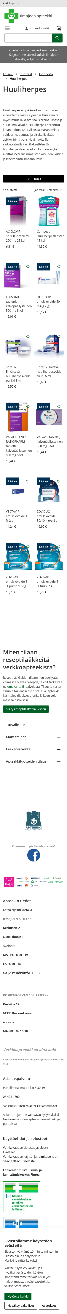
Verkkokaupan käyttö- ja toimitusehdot (30, 1157)
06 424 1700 (11, 1097)
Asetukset (49, 1306)
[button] (33, 178)
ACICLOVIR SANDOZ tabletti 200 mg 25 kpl (17, 236)
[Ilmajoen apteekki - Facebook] (33, 855)
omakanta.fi (15, 687)
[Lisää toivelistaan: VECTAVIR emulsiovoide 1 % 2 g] (28, 481)
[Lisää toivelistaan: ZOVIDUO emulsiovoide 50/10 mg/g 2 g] (59, 481)
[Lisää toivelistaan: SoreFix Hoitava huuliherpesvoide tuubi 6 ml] (59, 336)
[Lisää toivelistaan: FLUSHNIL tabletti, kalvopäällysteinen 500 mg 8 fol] (28, 266)
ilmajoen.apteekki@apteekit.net (37, 1106)
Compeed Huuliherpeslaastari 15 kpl (51, 236)
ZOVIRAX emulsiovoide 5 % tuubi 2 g (47, 581)
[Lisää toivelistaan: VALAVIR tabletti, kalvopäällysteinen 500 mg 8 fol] (59, 406)
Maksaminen (16, 737)
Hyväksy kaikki (17, 1296)
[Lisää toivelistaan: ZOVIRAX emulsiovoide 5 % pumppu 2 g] (28, 546)
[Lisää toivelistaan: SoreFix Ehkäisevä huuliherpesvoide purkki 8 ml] (28, 336)
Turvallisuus (15, 725)
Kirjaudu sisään (40, 28)
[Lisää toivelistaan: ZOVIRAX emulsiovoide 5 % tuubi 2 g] (59, 546)
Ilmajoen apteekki (36, 15)
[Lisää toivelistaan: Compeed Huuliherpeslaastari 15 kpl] (59, 201)
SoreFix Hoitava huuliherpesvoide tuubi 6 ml (49, 371)
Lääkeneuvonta (18, 749)
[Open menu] (7, 28)
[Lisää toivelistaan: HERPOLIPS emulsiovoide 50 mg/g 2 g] (59, 266)
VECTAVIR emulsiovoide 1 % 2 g (16, 516)
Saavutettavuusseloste (19, 1161)
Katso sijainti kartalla (17, 910)
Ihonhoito (46, 74)
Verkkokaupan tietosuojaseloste (25, 1148)
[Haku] (57, 38)
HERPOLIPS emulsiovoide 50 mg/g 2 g (48, 301)
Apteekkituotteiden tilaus (26, 761)
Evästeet (9, 1152)
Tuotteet (26, 74)
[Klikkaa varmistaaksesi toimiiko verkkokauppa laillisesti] (33, 1197)
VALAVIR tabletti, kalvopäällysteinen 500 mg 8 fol (50, 441)
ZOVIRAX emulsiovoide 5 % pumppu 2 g (16, 581)
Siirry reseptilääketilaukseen (26, 709)
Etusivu (8, 74)
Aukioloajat (9, 3)
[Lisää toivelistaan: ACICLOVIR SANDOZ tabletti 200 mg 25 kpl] (28, 201)
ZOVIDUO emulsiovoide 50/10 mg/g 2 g (47, 516)
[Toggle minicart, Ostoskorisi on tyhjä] (59, 28)
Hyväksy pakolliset (21, 1306)
